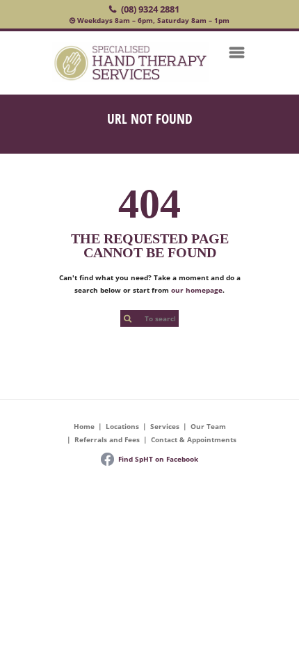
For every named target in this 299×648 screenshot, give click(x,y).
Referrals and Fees (107, 439)
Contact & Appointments (193, 439)
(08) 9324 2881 (150, 9)
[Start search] (127, 319)
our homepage (197, 290)
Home (84, 426)
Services (164, 426)
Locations (122, 426)
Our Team (208, 426)
